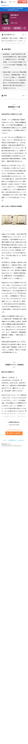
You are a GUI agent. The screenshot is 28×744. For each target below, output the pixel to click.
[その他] (24, 28)
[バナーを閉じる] (26, 9)
